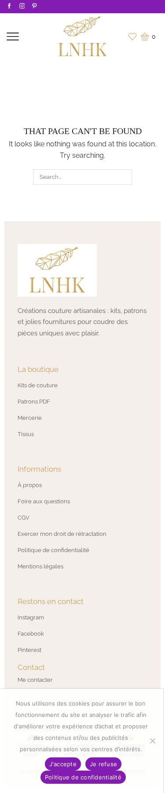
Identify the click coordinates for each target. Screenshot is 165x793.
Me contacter (35, 680)
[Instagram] (22, 6)
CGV (23, 517)
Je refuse (103, 764)
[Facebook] (9, 6)
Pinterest (29, 650)
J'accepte (63, 764)
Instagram (31, 617)
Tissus (26, 434)
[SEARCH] (124, 176)
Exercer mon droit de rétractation (62, 534)
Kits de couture (38, 385)
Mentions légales (40, 566)
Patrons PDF (34, 401)
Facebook (31, 633)
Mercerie (30, 418)
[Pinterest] (34, 6)
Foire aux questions (44, 501)
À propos (30, 485)
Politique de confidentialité (53, 550)
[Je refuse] (152, 740)
